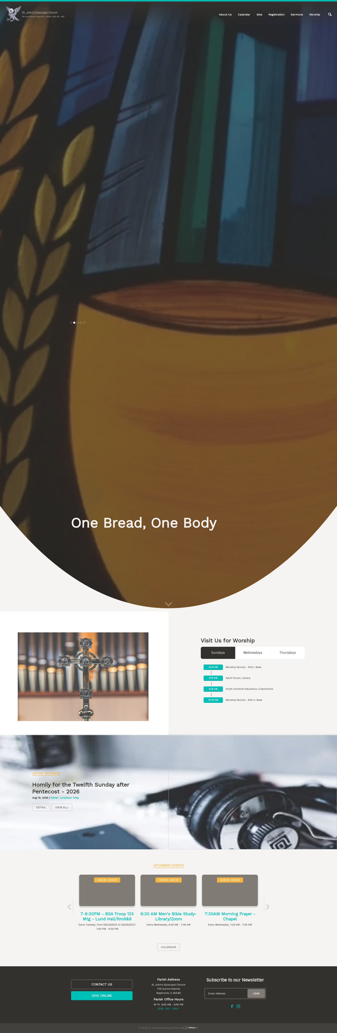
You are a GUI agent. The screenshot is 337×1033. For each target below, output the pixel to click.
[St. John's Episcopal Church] (35, 14)
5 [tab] (84, 536)
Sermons (297, 14)
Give (259, 14)
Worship (314, 14)
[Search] (330, 15)
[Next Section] (168, 1026)
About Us (225, 14)
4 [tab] (81, 536)
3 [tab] (77, 536)
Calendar (244, 14)
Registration (277, 14)
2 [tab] (74, 536)
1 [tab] (70, 536)
